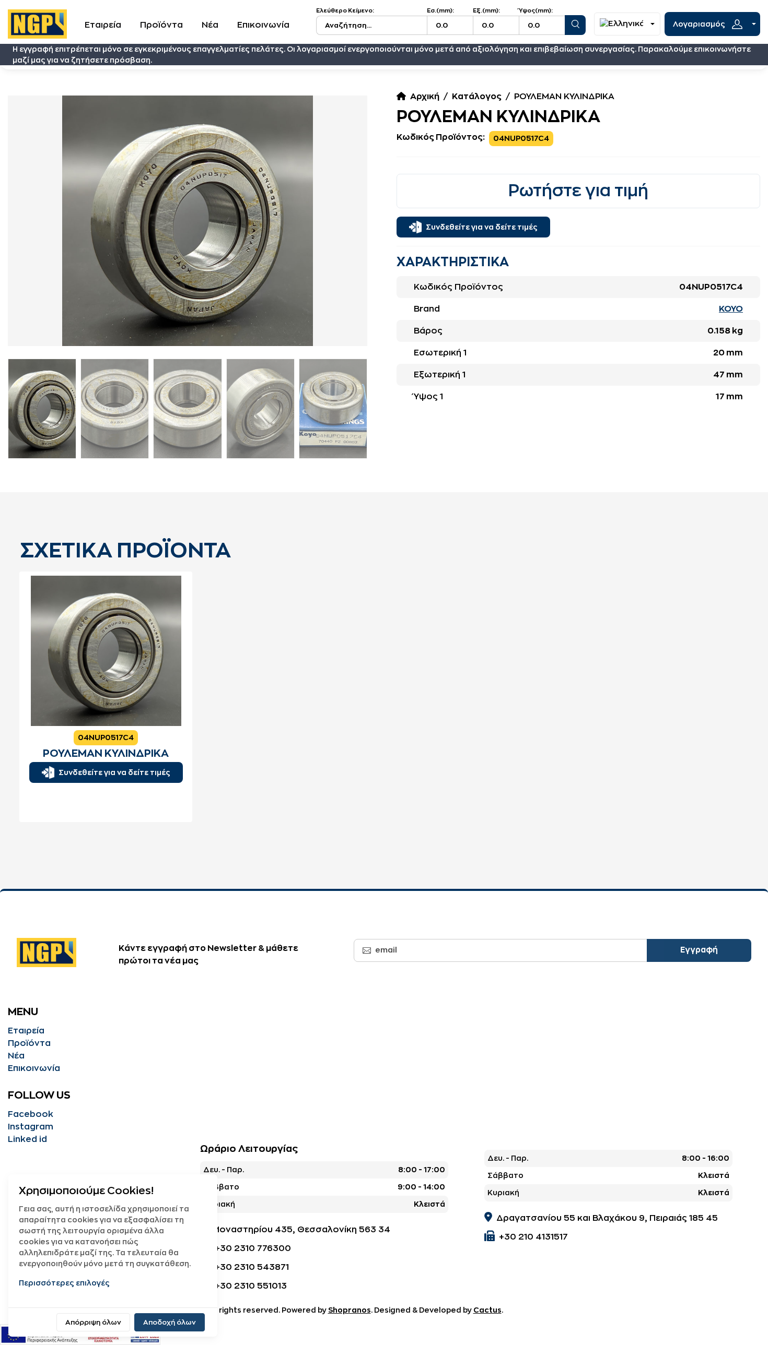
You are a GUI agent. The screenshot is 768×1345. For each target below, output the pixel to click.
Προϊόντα (161, 25)
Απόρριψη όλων (93, 1322)
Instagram (30, 1127)
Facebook (30, 1114)
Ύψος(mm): (536, 11)
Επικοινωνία (263, 25)
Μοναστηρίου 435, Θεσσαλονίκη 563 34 (301, 1229)
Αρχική (424, 96)
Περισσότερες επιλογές (64, 1283)
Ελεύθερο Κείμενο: (345, 11)
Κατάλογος (477, 96)
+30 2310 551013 (251, 1286)
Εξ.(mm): (486, 11)
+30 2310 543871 (252, 1267)
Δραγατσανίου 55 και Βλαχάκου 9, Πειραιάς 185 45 (607, 1218)
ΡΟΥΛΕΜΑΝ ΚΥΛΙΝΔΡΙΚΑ (106, 753)
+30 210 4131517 (533, 1237)
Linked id (27, 1139)
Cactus (487, 1310)
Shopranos (349, 1310)
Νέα (210, 25)
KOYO (731, 309)
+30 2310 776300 (253, 1248)
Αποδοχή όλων (169, 1322)
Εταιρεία (103, 25)
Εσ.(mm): (440, 11)
